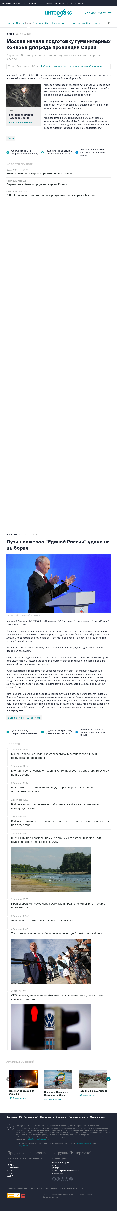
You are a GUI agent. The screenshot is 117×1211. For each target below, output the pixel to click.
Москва (65, 23)
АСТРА (10, 1176)
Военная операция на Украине (21, 1092)
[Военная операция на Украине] (23, 1087)
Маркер (10, 1173)
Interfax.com (46, 3)
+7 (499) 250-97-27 (23, 1146)
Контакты (11, 1117)
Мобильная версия (11, 3)
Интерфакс (58, 12)
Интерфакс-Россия (63, 3)
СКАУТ (10, 1170)
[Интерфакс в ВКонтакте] (62, 1179)
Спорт (48, 23)
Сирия (11, 138)
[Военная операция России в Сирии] (23, 95)
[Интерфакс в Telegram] (58, 1179)
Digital (73, 23)
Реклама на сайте (78, 1117)
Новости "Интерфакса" (61, 1162)
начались (25, 303)
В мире (28, 23)
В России (19, 23)
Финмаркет (80, 3)
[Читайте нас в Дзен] (54, 1179)
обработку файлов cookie (38, 1139)
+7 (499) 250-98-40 (84, 1143)
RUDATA (55, 1168)
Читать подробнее (93, 296)
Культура (56, 23)
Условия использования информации (58, 1194)
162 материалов (86, 1095)
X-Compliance (13, 1168)
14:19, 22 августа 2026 (28, 534)
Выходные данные (50, 1197)
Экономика (38, 23)
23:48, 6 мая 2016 (23, 34)
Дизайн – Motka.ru (87, 1194)
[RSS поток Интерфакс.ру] (67, 1179)
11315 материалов (17, 1098)
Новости (81, 23)
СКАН (54, 1165)
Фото (97, 23)
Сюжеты (90, 23)
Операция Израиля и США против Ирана (56, 1094)
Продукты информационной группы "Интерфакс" (49, 1153)
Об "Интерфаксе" (31, 3)
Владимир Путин (16, 717)
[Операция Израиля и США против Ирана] (58, 1088)
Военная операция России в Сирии (21, 116)
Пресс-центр (47, 1117)
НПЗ (30, 382)
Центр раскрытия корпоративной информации (65, 1172)
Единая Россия (33, 717)
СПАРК (10, 1165)
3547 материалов (52, 1099)
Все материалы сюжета (22, 122)
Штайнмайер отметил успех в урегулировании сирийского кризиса (72, 66)
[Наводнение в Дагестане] (93, 1087)
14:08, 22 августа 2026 (31, 213)
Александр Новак (16, 382)
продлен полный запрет (60, 362)
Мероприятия (97, 1117)
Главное (10, 23)
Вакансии (61, 1117)
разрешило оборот (55, 276)
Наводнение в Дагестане (93, 1091)
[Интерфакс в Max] (71, 1179)
